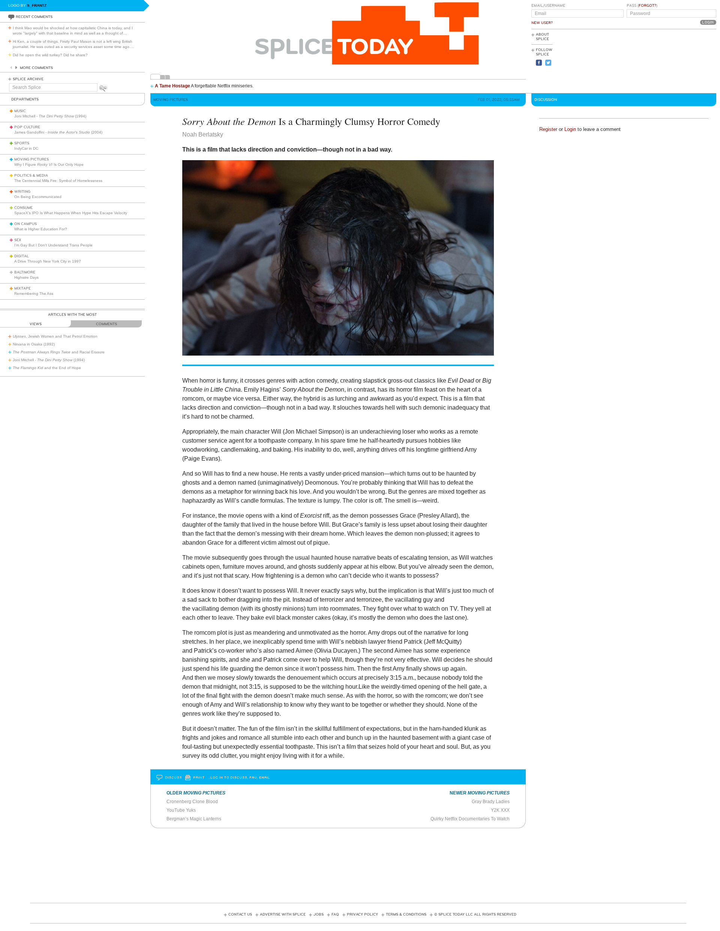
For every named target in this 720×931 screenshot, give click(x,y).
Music (20, 111)
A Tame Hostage (172, 86)
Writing (22, 191)
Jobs (319, 914)
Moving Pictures (31, 159)
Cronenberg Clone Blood (192, 801)
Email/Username (548, 5)
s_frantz (36, 5)
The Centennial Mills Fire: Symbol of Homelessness (58, 181)
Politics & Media (31, 175)
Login (570, 129)
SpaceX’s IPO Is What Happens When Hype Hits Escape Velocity (70, 213)
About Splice (542, 36)
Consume (23, 208)
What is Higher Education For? (40, 229)
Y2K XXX (500, 810)
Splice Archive (28, 79)
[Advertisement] (682, 60)
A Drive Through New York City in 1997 (47, 261)
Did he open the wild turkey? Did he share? (50, 55)
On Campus (25, 224)
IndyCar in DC (26, 148)
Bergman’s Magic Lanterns (193, 818)
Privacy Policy (362, 914)
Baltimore (24, 272)
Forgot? (647, 5)
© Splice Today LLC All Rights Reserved (475, 914)
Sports (21, 143)
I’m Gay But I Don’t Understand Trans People (53, 245)
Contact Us (240, 914)
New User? (542, 23)
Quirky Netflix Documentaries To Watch (470, 818)
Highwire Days (26, 277)
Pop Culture (27, 127)
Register (548, 129)
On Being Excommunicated (38, 197)
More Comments (36, 68)
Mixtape (22, 288)
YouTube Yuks (181, 810)
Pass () (642, 5)
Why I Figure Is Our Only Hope (49, 164)
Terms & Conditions (406, 914)
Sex (17, 240)
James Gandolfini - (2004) (58, 132)
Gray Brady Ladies (491, 801)
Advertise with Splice (283, 914)
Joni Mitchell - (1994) (50, 116)
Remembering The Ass (33, 293)
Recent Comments (34, 17)
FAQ (335, 914)
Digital (21, 256)
